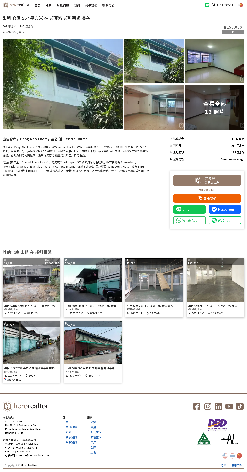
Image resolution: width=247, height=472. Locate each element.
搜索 (49, 5)
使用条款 (236, 465)
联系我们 (108, 5)
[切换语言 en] (225, 456)
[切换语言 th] (232, 456)
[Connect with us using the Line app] (207, 5)
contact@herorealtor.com (32, 455)
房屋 (93, 427)
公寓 (93, 422)
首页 (38, 5)
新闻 (77, 5)
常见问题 (63, 5)
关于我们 (91, 5)
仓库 (93, 447)
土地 (93, 452)
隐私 (223, 465)
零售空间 (96, 437)
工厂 (93, 442)
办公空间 (96, 432)
